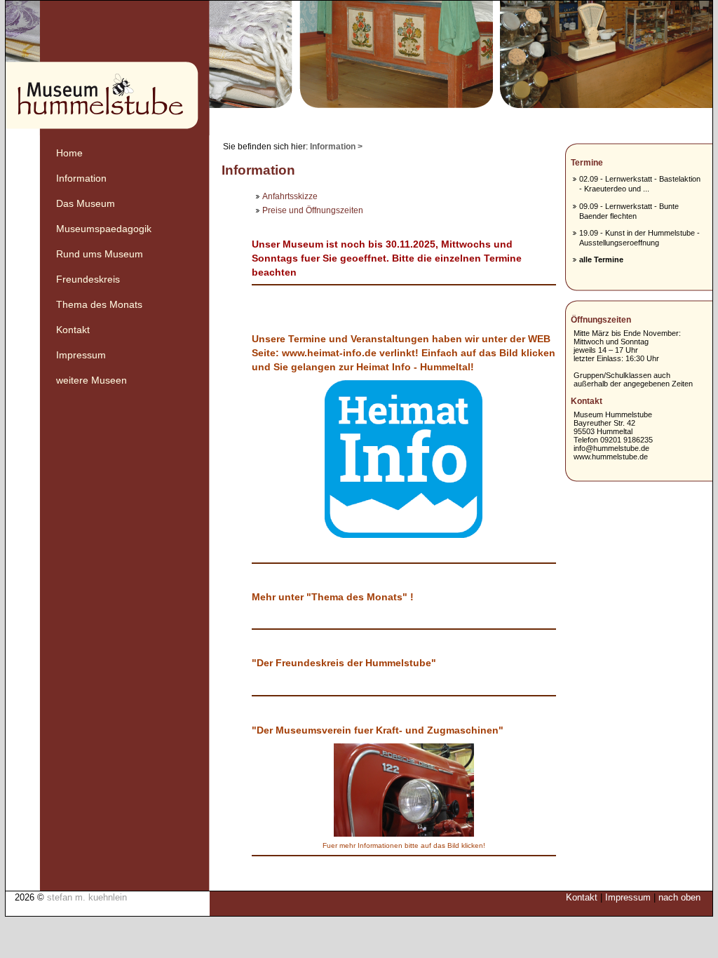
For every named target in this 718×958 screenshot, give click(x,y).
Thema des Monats (99, 304)
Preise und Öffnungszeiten (312, 210)
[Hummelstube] (359, 68)
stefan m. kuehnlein (87, 897)
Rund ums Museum (99, 254)
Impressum (81, 355)
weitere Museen (91, 380)
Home (69, 153)
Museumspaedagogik (103, 229)
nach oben (679, 897)
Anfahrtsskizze (290, 196)
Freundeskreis (88, 279)
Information (81, 178)
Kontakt (73, 330)
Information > (336, 146)
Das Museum (85, 203)
